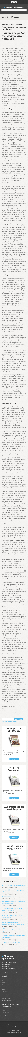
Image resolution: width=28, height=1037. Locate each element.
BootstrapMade (16, 1030)
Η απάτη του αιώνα (8, 897)
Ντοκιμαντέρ (5, 987)
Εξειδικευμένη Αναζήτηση (9, 721)
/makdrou (6, 966)
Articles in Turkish (6, 1000)
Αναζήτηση (18, 719)
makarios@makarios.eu (10, 962)
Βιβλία (3, 994)
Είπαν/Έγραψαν (6, 1010)
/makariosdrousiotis (9, 968)
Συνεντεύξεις (5, 991)
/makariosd (6, 964)
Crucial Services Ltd (16, 1032)
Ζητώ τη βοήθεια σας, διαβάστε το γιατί (14, 885)
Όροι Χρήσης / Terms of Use (9, 972)
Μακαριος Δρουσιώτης (14, 7)
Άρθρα (3, 980)
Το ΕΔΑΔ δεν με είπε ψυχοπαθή (11, 942)
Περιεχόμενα (5, 1012)
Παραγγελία (14, 759)
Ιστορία (4, 989)
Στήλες (3, 984)
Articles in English (6, 998)
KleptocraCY (5, 982)
